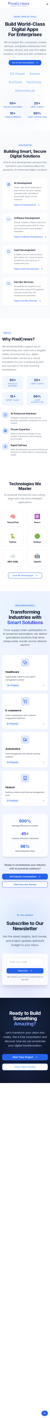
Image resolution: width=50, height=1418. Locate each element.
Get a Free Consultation (23, 62)
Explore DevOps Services (25, 301)
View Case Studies (25, 1066)
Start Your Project (23, 1057)
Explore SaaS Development (26, 269)
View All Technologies (23, 575)
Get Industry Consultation (22, 876)
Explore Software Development (28, 237)
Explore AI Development (25, 205)
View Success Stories (25, 884)
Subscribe (23, 971)
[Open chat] (44, 1413)
